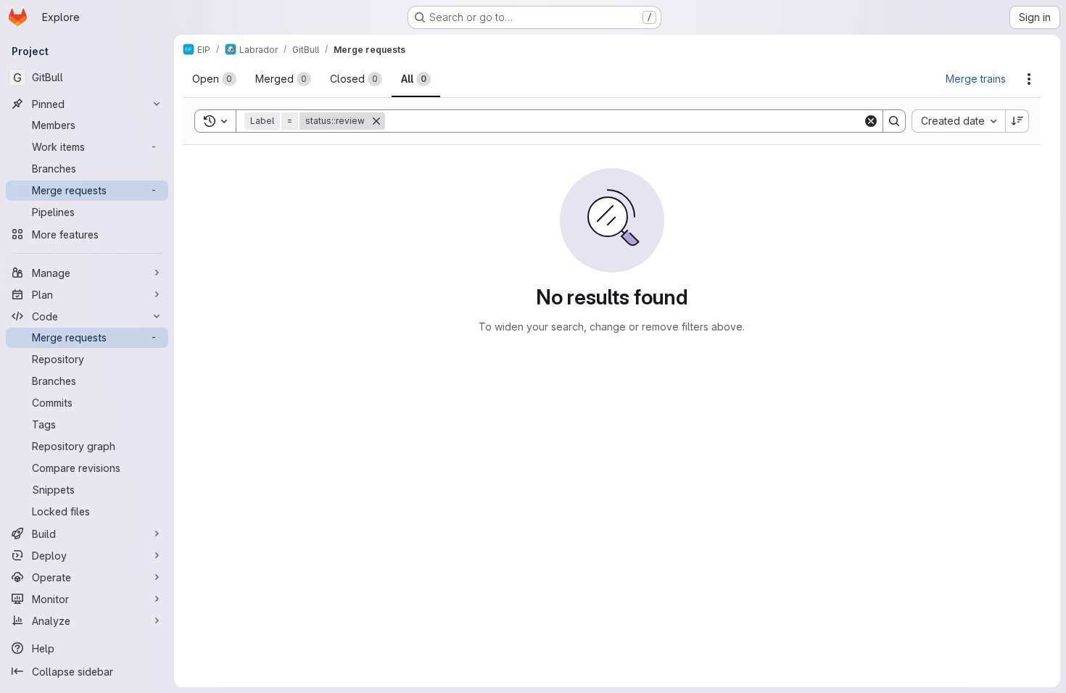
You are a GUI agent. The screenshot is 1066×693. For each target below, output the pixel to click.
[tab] (214, 79)
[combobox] (958, 121)
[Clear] (871, 121)
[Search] (894, 121)
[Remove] (376, 121)
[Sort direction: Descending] (1017, 121)
